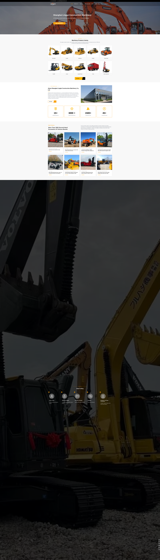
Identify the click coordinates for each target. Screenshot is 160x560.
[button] (159, 18)
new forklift (66, 148)
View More (50, 151)
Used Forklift (50, 148)
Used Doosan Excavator (84, 148)
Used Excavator (90, 148)
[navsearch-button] (102, 4)
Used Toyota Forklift (100, 148)
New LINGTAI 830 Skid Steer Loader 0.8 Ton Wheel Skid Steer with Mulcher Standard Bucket (55, 173)
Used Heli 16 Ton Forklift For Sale (54, 149)
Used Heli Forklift (54, 148)
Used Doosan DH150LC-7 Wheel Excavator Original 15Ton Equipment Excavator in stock (87, 150)
